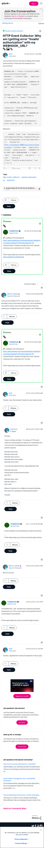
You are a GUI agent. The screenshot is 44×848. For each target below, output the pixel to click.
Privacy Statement (21, 839)
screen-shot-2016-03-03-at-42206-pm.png (22, 188)
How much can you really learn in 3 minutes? (19, 764)
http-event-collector (11, 177)
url (4, 180)
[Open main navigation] (41, 3)
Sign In (34, 3)
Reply (9, 206)
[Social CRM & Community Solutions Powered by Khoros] (36, 817)
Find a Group (22, 746)
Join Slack (22, 722)
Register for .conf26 (22, 696)
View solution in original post (13, 257)
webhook (10, 180)
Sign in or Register (18, 16)
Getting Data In (7, 23)
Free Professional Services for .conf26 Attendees (21, 795)
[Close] (41, 830)
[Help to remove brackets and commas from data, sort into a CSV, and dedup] (38, 284)
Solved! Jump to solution (14, 31)
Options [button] (40, 23)
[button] (40, 31)
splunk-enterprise (29, 177)
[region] (22, 837)
